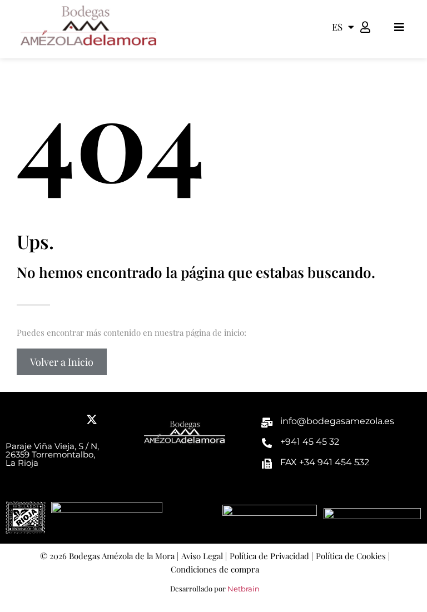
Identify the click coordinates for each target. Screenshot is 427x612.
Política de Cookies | (353, 555)
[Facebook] (17, 420)
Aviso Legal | (204, 555)
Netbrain (243, 588)
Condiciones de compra (215, 569)
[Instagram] (67, 420)
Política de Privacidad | (271, 555)
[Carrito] (380, 26)
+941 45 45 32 (309, 441)
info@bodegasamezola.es (337, 421)
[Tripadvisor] (42, 420)
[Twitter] (92, 420)
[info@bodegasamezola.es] (267, 422)
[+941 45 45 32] (267, 443)
